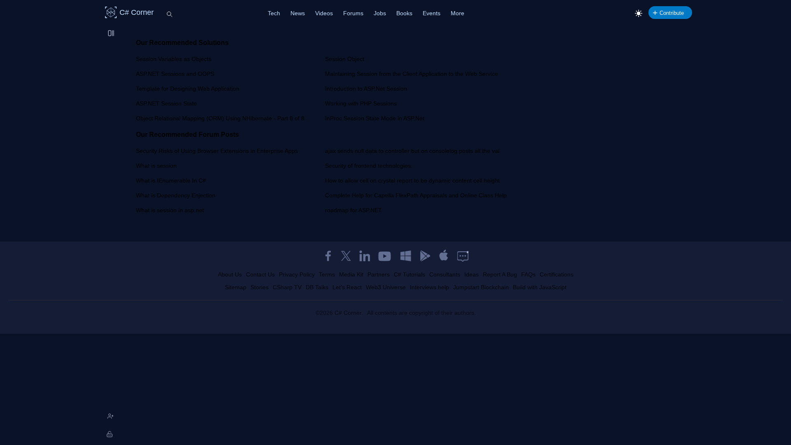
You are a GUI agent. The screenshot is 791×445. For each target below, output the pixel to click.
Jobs (380, 13)
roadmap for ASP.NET (353, 210)
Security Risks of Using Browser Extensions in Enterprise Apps (217, 151)
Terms (327, 274)
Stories (259, 287)
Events (431, 13)
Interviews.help (429, 287)
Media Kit (351, 274)
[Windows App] (405, 256)
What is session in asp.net (170, 210)
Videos (324, 13)
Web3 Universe (386, 287)
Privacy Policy (297, 274)
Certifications (556, 274)
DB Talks (317, 287)
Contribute (672, 13)
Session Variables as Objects (173, 59)
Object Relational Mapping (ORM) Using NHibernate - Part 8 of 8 (220, 118)
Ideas (471, 274)
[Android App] (424, 256)
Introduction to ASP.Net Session (366, 88)
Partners (378, 274)
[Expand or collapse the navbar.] (112, 34)
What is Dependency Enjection (175, 195)
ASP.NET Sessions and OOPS (175, 73)
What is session (156, 165)
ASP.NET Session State (166, 103)
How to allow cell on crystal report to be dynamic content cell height (412, 180)
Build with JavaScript (539, 287)
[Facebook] (328, 256)
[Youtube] (385, 256)
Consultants (444, 274)
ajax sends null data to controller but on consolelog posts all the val (412, 151)
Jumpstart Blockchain (481, 287)
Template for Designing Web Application (187, 88)
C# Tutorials (409, 274)
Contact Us (260, 274)
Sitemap (235, 287)
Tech (274, 13)
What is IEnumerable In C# (171, 180)
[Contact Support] (462, 256)
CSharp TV (287, 287)
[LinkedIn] (364, 256)
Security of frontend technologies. (368, 165)
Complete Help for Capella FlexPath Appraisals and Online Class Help (416, 195)
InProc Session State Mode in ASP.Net (374, 118)
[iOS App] (443, 256)
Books (404, 13)
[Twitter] (346, 256)
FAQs (528, 274)
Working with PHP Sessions (361, 103)
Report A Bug (500, 274)
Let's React (347, 287)
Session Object (344, 59)
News (297, 13)
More (457, 13)
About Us (230, 274)
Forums (353, 13)
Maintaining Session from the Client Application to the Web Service (411, 73)
